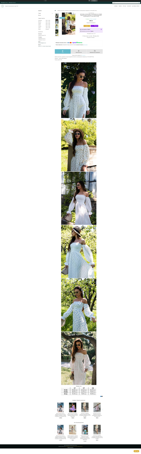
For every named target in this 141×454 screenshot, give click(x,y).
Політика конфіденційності (78, 446)
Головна (115, 6)
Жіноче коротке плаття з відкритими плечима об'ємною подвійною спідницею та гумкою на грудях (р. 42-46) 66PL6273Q (60, 415)
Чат (137, 451)
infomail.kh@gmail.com (42, 42)
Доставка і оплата (135, 6)
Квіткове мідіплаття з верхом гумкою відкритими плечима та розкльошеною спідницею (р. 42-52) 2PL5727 (72, 437)
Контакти (129, 6)
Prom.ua (75, 445)
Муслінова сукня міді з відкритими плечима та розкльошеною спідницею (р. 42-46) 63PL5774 (97, 415)
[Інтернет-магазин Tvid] (2, 6)
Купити (87, 25)
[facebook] (100, 396)
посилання (83, 55)
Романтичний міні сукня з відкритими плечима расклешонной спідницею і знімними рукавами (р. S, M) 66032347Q (85, 437)
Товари (120, 6)
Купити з (92, 25)
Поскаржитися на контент (70, 446)
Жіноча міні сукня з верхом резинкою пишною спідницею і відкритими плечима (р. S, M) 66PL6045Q (72, 415)
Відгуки (39, 15)
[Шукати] (139, 2)
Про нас (124, 6)
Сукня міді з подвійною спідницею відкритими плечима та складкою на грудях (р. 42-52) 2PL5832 (84, 415)
